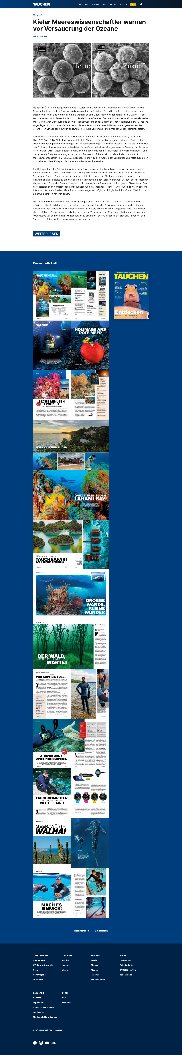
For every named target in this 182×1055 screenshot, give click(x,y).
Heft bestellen (81, 931)
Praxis (94, 960)
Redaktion (43, 36)
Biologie (94, 965)
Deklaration (119, 158)
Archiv (41, 15)
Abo (64, 998)
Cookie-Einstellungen (47, 1030)
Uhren (65, 970)
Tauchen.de (40, 955)
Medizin (94, 970)
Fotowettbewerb (118, 4)
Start (80, 4)
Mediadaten (38, 1012)
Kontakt (38, 993)
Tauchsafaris (126, 975)
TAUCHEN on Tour (128, 970)
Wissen (105, 4)
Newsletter (38, 998)
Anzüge (65, 960)
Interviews (38, 980)
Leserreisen (125, 960)
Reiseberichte (126, 965)
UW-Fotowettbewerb (43, 965)
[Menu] (147, 4)
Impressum (38, 1002)
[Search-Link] (141, 4)
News (35, 970)
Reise (87, 4)
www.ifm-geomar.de (79, 219)
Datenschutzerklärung (43, 1007)
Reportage (96, 975)
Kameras (66, 965)
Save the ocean (98, 980)
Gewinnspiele (39, 975)
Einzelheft (66, 1002)
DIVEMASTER (39, 960)
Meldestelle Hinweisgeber (45, 1017)
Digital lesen (101, 931)
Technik (96, 4)
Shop (132, 4)
